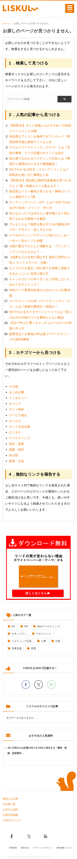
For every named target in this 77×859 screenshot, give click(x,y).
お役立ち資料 (10, 809)
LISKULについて (12, 820)
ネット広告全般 (19, 426)
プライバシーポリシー (42, 848)
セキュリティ (19, 633)
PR (26, 626)
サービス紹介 (18, 415)
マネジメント (43, 633)
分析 (57, 641)
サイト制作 (16, 409)
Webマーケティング (48, 626)
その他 (13, 386)
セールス (15, 421)
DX (13, 626)
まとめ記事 (16, 392)
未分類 (13, 455)
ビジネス (15, 432)
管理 (33, 648)
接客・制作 (16, 449)
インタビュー (18, 398)
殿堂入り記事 (10, 798)
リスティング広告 (22, 641)
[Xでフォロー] (38, 684)
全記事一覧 (9, 804)
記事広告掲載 (10, 814)
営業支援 (17, 648)
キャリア (15, 403)
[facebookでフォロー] (25, 684)
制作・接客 (16, 444)
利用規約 (13, 848)
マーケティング (19, 438)
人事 (43, 641)
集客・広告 (16, 461)
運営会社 (25, 848)
